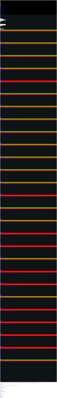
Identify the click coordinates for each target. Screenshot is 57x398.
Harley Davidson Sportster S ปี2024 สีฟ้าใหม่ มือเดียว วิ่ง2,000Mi (7, 197)
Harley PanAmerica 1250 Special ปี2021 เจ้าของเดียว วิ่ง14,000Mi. (8, 159)
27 (1, 379)
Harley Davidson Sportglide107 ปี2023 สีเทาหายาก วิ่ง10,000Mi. (7, 362)
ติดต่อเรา (2, 14)
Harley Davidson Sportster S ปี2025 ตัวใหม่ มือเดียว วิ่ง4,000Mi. (7, 286)
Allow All (1, 386)
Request (1, 396)
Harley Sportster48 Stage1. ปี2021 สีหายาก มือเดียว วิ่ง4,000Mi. (7, 248)
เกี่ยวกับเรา (2, 9)
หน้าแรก (2, 11)
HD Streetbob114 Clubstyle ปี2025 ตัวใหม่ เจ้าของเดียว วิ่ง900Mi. (7, 121)
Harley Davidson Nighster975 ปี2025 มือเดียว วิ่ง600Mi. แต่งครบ (7, 311)
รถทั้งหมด (2, 7)
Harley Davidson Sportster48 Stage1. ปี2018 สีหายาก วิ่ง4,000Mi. (8, 108)
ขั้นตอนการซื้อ (2, 8)
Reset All (3, 18)
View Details (1, 40)
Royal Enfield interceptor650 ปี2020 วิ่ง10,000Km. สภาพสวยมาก (7, 32)
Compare (1, 397)
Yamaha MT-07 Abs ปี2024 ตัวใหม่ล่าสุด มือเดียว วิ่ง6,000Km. (7, 222)
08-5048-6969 (2, 5)
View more (1, 41)
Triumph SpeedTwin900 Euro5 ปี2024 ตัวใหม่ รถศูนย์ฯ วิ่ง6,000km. (8, 83)
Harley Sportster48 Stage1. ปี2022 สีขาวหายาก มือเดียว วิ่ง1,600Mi (8, 349)
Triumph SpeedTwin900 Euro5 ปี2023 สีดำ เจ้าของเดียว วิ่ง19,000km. (8, 324)
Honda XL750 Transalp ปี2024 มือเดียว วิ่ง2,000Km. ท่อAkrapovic (8, 184)
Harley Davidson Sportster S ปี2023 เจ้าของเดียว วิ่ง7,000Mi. (7, 210)
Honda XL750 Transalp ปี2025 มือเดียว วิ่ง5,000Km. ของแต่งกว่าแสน (8, 273)
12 (1, 378)
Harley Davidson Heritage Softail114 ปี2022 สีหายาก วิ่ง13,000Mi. (8, 235)
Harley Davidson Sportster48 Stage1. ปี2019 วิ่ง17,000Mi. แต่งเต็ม (8, 45)
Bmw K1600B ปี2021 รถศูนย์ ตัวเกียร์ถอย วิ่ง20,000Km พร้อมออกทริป (8, 70)
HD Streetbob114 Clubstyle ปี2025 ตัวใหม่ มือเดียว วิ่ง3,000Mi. (7, 146)
